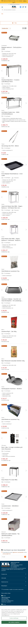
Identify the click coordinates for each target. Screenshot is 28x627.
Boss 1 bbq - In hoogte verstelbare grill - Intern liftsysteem (12, 448)
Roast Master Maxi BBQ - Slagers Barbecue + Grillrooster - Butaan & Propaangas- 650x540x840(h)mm (11, 239)
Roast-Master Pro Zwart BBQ (9, 479)
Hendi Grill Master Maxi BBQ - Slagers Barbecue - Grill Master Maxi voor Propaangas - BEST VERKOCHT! (12, 207)
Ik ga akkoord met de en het (15, 553)
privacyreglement (7, 553)
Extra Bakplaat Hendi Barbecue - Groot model (12, 174)
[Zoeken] (3, 10)
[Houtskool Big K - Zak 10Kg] (14, 322)
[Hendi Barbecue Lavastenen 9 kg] (14, 262)
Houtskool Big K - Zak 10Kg (9, 331)
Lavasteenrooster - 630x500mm (10, 506)
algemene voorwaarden (18, 552)
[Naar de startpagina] (14, 7)
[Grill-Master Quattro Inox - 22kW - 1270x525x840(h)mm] (14, 103)
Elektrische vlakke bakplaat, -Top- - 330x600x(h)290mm (11, 534)
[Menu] (2, 7)
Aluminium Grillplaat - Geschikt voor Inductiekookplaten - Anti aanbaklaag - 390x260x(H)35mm (12, 300)
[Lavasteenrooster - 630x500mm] (14, 496)
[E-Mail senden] (25, 557)
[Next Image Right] (26, 70)
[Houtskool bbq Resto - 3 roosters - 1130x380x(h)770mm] (14, 70)
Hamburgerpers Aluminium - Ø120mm (12, 388)
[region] (14, 616)
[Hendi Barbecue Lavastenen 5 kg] (14, 410)
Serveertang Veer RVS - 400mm (10, 146)
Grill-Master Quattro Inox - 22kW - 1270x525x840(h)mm (11, 113)
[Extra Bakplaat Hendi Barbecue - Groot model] (14, 164)
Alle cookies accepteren (14, 622)
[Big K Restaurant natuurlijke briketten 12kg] (14, 351)
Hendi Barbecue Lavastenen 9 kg (10, 271)
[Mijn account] (21, 7)
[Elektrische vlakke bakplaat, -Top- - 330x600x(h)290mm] (14, 524)
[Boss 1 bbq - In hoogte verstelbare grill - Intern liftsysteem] (14, 438)
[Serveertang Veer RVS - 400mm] (14, 136)
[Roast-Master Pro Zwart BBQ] (14, 470)
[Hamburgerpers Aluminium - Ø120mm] (14, 379)
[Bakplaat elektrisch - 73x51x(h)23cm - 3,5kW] (14, 38)
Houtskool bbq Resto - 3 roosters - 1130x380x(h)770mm (11, 80)
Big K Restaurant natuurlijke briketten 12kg (13, 360)
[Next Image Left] (2, 70)
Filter (15, 23)
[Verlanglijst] (23, 7)
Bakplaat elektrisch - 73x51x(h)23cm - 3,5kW (12, 48)
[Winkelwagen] (25, 7)
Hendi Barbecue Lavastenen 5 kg (10, 419)
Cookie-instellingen (14, 618)
